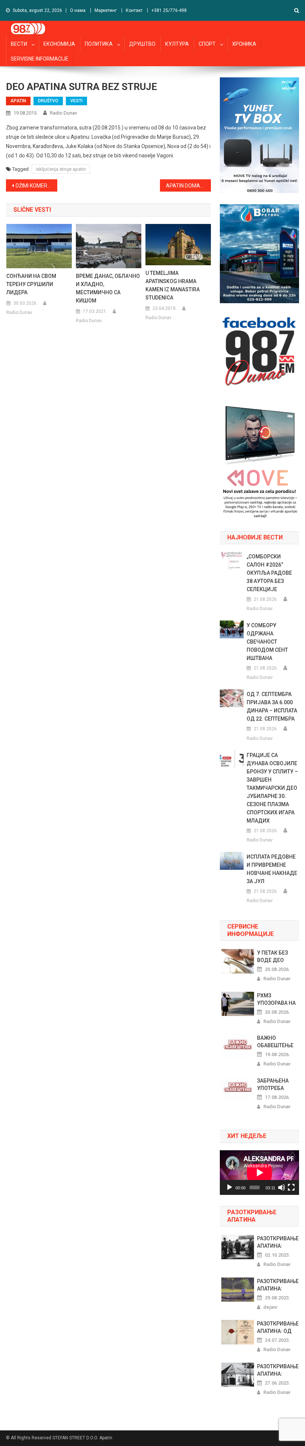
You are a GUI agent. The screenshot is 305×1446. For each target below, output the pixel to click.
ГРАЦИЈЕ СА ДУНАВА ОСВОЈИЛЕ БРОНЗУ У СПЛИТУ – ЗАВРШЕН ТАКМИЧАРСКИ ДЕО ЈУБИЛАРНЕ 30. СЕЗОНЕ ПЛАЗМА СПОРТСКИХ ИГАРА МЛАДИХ (272, 788)
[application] (259, 1172)
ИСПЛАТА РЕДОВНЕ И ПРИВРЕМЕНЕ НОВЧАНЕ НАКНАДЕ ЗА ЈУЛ (272, 869)
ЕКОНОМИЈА (59, 44)
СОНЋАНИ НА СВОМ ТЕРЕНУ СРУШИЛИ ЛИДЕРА (31, 284)
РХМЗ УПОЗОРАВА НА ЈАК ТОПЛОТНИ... (276, 1000)
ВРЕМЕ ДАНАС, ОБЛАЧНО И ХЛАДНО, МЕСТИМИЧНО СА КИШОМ (108, 288)
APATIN (18, 100)
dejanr (270, 1307)
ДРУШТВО (142, 44)
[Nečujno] (281, 1187)
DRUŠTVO (48, 100)
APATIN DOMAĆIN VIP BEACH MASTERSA (188, 186)
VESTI (76, 100)
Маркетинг (105, 10)
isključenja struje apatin (61, 169)
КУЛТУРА (177, 44)
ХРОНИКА (244, 44)
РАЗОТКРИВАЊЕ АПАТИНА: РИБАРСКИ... (278, 1370)
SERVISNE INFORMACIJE (39, 59)
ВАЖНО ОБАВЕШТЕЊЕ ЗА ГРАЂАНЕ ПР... (275, 1042)
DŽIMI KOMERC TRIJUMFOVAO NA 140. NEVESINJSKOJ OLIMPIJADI (36, 186)
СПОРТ (207, 44)
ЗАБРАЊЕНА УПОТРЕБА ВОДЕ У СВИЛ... (276, 1085)
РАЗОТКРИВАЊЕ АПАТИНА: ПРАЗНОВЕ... (278, 1242)
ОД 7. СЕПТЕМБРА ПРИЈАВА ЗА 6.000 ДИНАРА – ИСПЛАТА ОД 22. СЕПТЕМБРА (272, 706)
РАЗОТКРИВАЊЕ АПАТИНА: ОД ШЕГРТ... (278, 1328)
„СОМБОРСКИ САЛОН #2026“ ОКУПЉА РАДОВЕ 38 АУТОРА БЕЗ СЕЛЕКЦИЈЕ (269, 573)
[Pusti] (229, 1187)
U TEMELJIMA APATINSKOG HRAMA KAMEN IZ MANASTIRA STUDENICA (172, 285)
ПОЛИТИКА (99, 44)
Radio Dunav (63, 113)
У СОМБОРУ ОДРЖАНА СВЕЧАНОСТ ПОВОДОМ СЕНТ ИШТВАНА (267, 641)
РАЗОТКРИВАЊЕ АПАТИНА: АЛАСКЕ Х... (278, 1285)
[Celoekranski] (291, 1187)
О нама (78, 10)
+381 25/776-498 (169, 10)
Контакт (134, 10)
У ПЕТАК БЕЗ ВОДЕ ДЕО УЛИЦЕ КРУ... (273, 957)
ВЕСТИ (19, 44)
